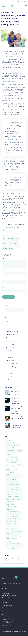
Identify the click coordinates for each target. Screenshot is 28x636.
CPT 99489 (10, 501)
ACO (5, 241)
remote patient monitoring (14, 536)
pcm (8, 526)
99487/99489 (11, 442)
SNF (15, 538)
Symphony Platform (7, 597)
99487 (9, 440)
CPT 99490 (8, 206)
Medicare (7, 354)
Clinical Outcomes (9, 347)
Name (3, 270)
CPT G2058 (10, 509)
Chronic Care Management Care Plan (14, 493)
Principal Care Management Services (13, 532)
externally (4, 212)
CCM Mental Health (12, 479)
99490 (5, 236)
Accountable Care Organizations (11, 238)
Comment (5, 258)
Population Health (17, 246)
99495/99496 (10, 447)
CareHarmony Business (11, 334)
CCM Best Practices (10, 338)
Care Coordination (14, 241)
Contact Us (5, 610)
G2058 (17, 516)
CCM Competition (12, 470)
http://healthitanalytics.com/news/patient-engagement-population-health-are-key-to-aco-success (13, 229)
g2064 (9, 518)
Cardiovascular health (12, 460)
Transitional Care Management (13, 544)
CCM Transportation (12, 487)
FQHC (9, 516)
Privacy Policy (14, 633)
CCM (20, 465)
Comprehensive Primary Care (14, 496)
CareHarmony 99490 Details (12, 331)
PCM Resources (9, 357)
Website (4, 287)
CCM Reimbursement (12, 482)
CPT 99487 (18, 499)
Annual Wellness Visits (7, 593)
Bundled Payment (12, 457)
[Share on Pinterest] (8, 254)
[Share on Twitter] (5, 254)
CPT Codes (8, 350)
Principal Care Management (12, 367)
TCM (8, 541)
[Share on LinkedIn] (10, 254)
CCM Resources (9, 341)
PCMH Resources (9, 360)
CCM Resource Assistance (13, 484)
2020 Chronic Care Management (13, 322)
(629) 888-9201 (20, 1)
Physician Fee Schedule (11, 363)
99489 (9, 445)
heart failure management (12, 138)
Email (3, 279)
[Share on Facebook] (3, 254)
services (15, 210)
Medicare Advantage (12, 521)
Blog (6, 328)
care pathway (11, 465)
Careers (25, 1)
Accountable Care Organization (13, 325)
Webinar (7, 379)
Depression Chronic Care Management (12, 512)
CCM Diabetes (11, 472)
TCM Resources (9, 373)
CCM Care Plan (11, 467)
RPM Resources (9, 370)
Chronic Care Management (9, 81)
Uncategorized (8, 376)
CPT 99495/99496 (11, 506)
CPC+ (9, 499)
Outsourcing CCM (11, 523)
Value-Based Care (8, 248)
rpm (8, 538)
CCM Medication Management (13, 476)
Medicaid (17, 518)
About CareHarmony (7, 605)
